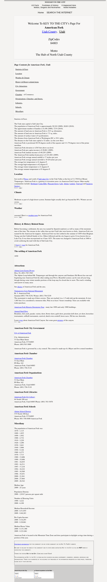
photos (19, 286)
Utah (62, 31)
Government (20, 90)
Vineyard (79, 183)
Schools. (18, 107)
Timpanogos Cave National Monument (28, 291)
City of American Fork (22, 333)
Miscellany (19, 111)
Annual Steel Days (21, 311)
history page (20, 245)
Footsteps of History (50, 5)
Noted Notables (69, 7)
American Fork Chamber (23, 358)
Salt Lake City (43, 179)
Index (20, 188)
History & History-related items (27, 82)
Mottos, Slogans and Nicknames (47, 7)
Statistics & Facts (21, 69)
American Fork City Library (24, 397)
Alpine (66, 183)
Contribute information (21, 544)
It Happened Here (69, 5)
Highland (34, 183)
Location (18, 73)
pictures (60, 320)
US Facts (35, 5)
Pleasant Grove (53, 183)
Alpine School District (22, 411)
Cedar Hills (42, 183)
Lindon (72, 183)
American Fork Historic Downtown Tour (29, 307)
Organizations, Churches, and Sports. (29, 98)
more (21, 320)
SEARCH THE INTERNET (59, 12)
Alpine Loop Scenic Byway (24, 270)
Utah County (49, 31)
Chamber (18, 94)
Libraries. (18, 103)
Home (41, 12)
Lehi (61, 183)
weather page (33, 215)
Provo (26, 179)
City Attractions (21, 86)
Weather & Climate (22, 77)
